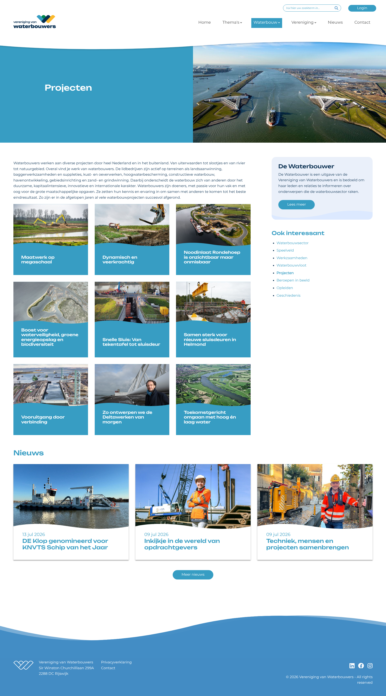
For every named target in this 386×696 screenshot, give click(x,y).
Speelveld (285, 250)
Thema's (230, 22)
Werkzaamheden (292, 258)
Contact (362, 22)
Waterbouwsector (292, 243)
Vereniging (303, 22)
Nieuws (335, 22)
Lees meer (296, 204)
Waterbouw (265, 22)
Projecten (285, 273)
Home (204, 22)
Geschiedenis (288, 296)
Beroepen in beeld (293, 280)
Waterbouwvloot (291, 265)
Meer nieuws (193, 575)
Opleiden (285, 288)
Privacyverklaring (116, 662)
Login (362, 8)
